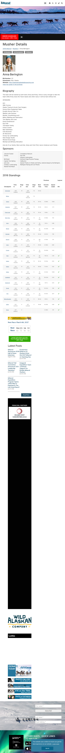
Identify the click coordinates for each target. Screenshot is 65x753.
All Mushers (7, 52)
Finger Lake (7, 212)
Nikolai (7, 228)
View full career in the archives (12, 84)
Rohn (7, 223)
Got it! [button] (47, 748)
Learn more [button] (55, 744)
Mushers (15, 48)
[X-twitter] (52, 3)
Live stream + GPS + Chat (9, 38)
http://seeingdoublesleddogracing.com (21, 82)
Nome (7, 309)
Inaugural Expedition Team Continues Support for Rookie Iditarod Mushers (25, 367)
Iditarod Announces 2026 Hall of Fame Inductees (13, 352)
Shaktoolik (7, 282)
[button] (45, 3)
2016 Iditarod (7, 48)
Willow (7, 196)
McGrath (7, 234)
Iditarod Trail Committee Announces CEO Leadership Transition (13, 366)
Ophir (7, 245)
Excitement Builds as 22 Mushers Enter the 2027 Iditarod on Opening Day (25, 353)
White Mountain (7, 299)
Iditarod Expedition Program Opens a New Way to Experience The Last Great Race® (13, 382)
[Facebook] (49, 3)
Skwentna (7, 207)
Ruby (7, 255)
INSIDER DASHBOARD (9, 36)
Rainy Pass (7, 217)
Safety (7, 304)
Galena (7, 261)
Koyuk (7, 288)
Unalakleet (7, 277)
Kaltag (7, 272)
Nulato (7, 266)
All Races (28, 52)
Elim (7, 293)
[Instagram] (55, 3)
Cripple (7, 250)
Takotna (7, 239)
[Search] (61, 3)
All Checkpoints (18, 52)
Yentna (7, 201)
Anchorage (7, 190)
